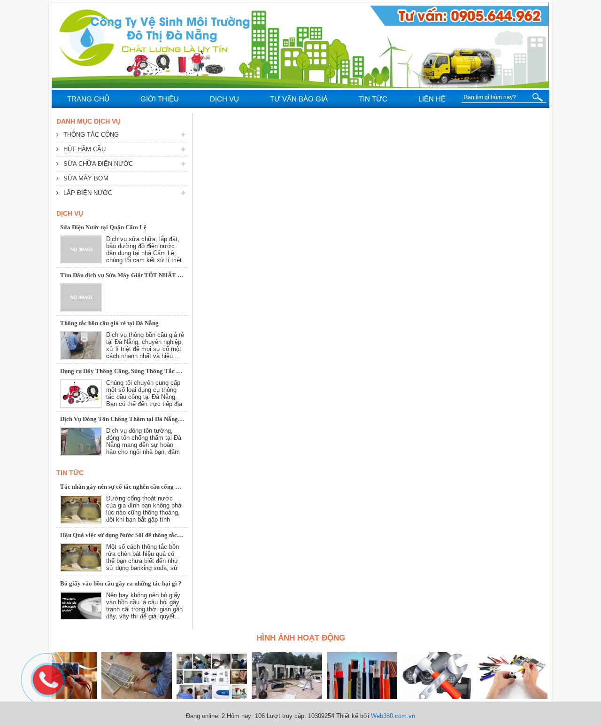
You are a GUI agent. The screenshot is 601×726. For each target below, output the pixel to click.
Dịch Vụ (69, 213)
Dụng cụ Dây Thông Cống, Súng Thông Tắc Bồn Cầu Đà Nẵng (141, 371)
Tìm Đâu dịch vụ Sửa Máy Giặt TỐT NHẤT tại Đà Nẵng (134, 275)
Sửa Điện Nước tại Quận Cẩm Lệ (103, 227)
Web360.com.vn (393, 715)
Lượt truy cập (285, 715)
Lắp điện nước (87, 192)
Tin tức (70, 472)
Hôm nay (239, 715)
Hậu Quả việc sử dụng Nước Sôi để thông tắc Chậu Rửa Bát (138, 535)
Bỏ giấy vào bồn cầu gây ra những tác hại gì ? (121, 583)
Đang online (202, 715)
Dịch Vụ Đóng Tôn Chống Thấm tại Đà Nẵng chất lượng (134, 418)
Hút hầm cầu (84, 149)
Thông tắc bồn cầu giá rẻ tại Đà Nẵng (109, 323)
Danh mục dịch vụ (88, 121)
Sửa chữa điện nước (98, 163)
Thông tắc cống (91, 134)
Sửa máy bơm (85, 178)
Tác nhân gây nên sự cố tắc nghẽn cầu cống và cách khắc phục (141, 486)
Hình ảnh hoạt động (300, 637)
